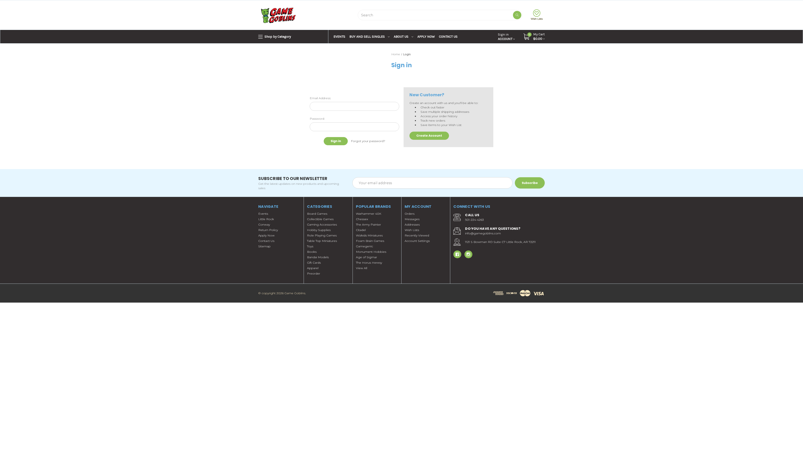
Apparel (312, 268)
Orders (409, 214)
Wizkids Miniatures (369, 235)
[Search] (517, 15)
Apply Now (426, 37)
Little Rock (266, 219)
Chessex (362, 219)
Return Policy (268, 230)
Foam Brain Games (370, 241)
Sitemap (264, 246)
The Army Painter (368, 224)
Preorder (313, 273)
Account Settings (417, 241)
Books (312, 252)
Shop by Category (277, 37)
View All (361, 268)
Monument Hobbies (371, 252)
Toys (310, 246)
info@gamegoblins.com (483, 233)
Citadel (361, 230)
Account (505, 36)
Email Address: (320, 98)
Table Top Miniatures (322, 241)
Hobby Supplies (319, 230)
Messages (412, 219)
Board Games (317, 214)
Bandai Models (318, 257)
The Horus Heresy (369, 263)
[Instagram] (468, 254)
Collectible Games (320, 219)
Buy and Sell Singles (367, 37)
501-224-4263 (474, 220)
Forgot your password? (368, 141)
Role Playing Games (322, 235)
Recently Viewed (417, 235)
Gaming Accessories (322, 224)
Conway (264, 224)
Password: (317, 119)
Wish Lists (537, 18)
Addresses (412, 224)
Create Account (429, 136)
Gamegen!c (364, 246)
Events (339, 37)
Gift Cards (314, 263)
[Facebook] (457, 254)
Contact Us (448, 37)
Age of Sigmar (366, 257)
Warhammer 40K (368, 214)
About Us (401, 37)
